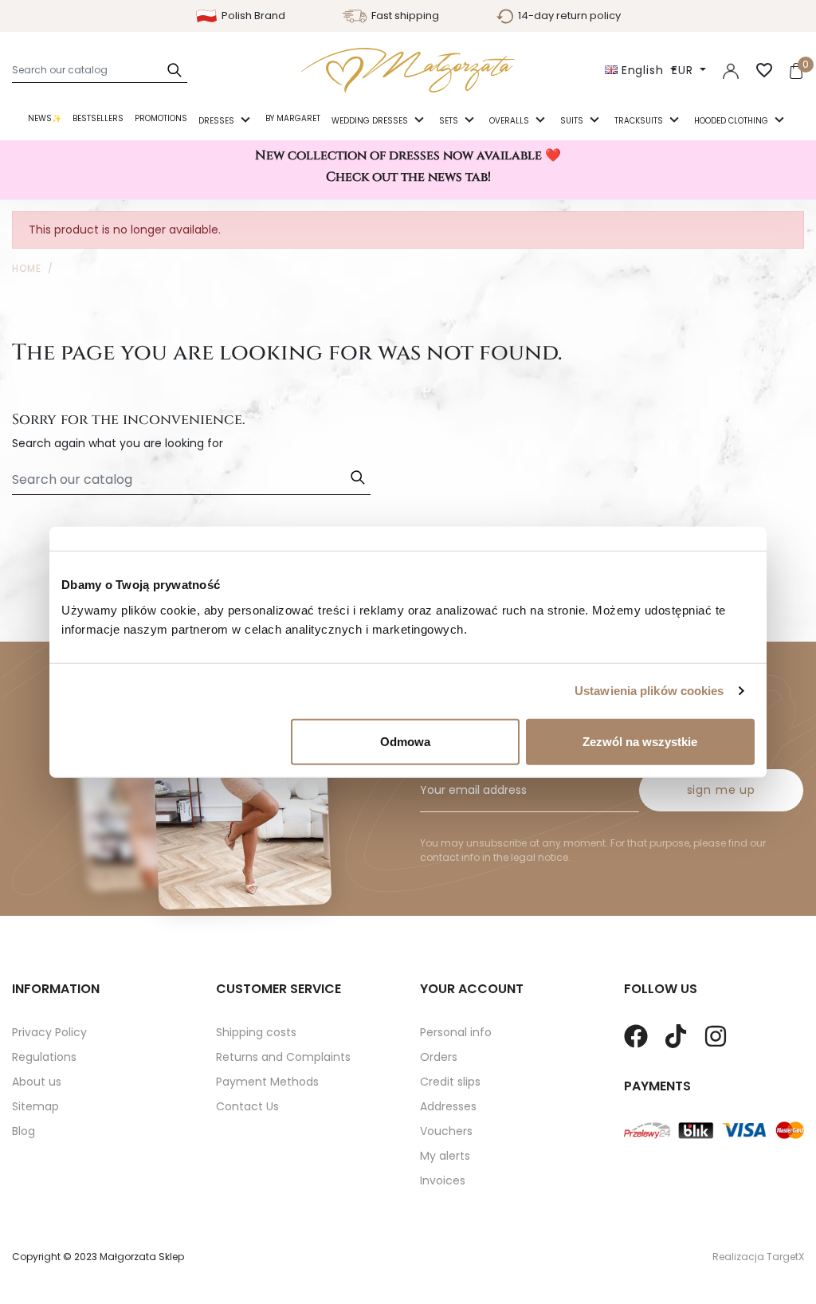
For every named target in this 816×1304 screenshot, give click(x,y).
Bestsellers (98, 118)
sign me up (721, 790)
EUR (684, 70)
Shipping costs (256, 1032)
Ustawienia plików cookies (649, 690)
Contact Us (247, 1106)
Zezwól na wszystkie (640, 741)
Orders (438, 1057)
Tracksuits (639, 121)
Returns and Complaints (283, 1057)
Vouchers (446, 1131)
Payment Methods (267, 1082)
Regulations (44, 1057)
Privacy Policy (49, 1032)
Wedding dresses (371, 121)
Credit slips (450, 1082)
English (643, 70)
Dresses (217, 121)
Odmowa (405, 741)
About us (36, 1082)
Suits (573, 121)
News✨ (44, 118)
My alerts (445, 1156)
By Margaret (292, 118)
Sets (450, 121)
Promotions (161, 118)
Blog (23, 1131)
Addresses (448, 1106)
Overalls (510, 121)
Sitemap (35, 1106)
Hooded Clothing (732, 121)
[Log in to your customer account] (731, 70)
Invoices (442, 1180)
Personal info (456, 1032)
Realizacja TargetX (758, 1256)
